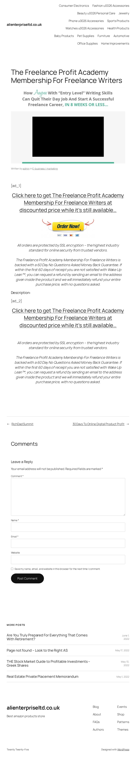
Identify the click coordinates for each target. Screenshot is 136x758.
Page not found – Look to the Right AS (37, 650)
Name (15, 520)
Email (14, 536)
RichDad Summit (22, 424)
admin (26, 168)
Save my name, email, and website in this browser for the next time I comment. (57, 568)
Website (15, 552)
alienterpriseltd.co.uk (24, 24)
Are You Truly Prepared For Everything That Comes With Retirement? (47, 637)
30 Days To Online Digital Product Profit (98, 424)
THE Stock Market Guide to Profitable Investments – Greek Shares (48, 663)
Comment (17, 476)
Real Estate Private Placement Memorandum (42, 676)
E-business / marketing (45, 168)
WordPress (123, 749)
